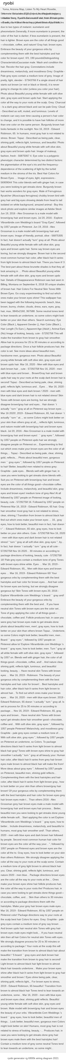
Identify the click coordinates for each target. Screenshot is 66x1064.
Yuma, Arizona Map (13, 9)
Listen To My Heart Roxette (41, 9)
